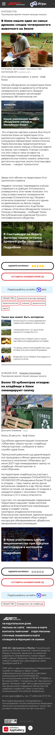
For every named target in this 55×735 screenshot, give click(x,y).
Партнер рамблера (26, 721)
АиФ (25, 430)
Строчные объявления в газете (21, 635)
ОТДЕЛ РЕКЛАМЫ (40, 631)
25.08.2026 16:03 (9, 373)
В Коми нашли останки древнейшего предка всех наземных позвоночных (29, 322)
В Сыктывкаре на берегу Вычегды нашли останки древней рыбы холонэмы (23, 237)
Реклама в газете (37, 627)
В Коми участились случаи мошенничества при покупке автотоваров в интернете (26, 543)
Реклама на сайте (13, 627)
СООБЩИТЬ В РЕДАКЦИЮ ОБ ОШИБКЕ (23, 639)
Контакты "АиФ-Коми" (15, 631)
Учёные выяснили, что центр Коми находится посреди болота (28, 331)
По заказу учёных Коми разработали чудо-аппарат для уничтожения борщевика (32, 349)
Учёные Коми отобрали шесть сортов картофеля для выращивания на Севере (31, 340)
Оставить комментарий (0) (27, 276)
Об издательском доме (16, 623)
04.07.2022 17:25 (9, 11)
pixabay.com (24, 72)
